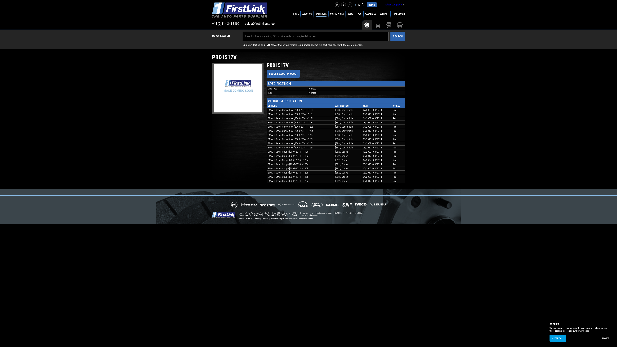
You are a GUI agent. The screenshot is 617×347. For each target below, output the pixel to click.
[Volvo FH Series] (267, 205)
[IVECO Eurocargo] (361, 205)
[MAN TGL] (303, 205)
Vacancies (370, 14)
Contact (384, 14)
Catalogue (321, 14)
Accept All (558, 338)
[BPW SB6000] (234, 205)
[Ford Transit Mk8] (317, 205)
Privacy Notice (582, 330)
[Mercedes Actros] (286, 205)
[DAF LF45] (332, 205)
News (350, 14)
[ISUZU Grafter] (378, 205)
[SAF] (347, 205)
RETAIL (371, 4)
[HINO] (249, 205)
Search (398, 36)
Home (296, 14)
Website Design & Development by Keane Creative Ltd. (292, 219)
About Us (307, 14)
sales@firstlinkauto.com (261, 24)
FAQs (359, 14)
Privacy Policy (245, 219)
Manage (605, 338)
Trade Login (398, 14)
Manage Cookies (261, 219)
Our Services (337, 14)
